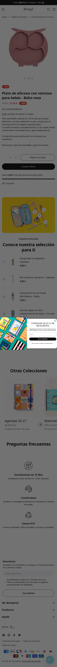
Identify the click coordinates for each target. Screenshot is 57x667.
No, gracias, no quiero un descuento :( (42, 343)
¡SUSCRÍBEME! (43, 338)
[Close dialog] (55, 320)
